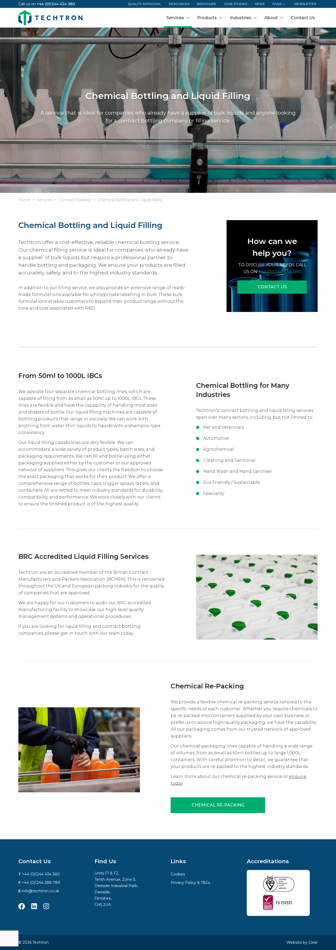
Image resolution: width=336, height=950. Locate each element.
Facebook (21, 906)
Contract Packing (75, 200)
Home (24, 200)
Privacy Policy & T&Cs (190, 882)
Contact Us (272, 286)
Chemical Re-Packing (218, 805)
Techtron (50, 17)
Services (44, 200)
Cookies (178, 874)
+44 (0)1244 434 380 (56, 4)
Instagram (46, 906)
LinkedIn (34, 906)
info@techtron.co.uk (40, 891)
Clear (313, 942)
